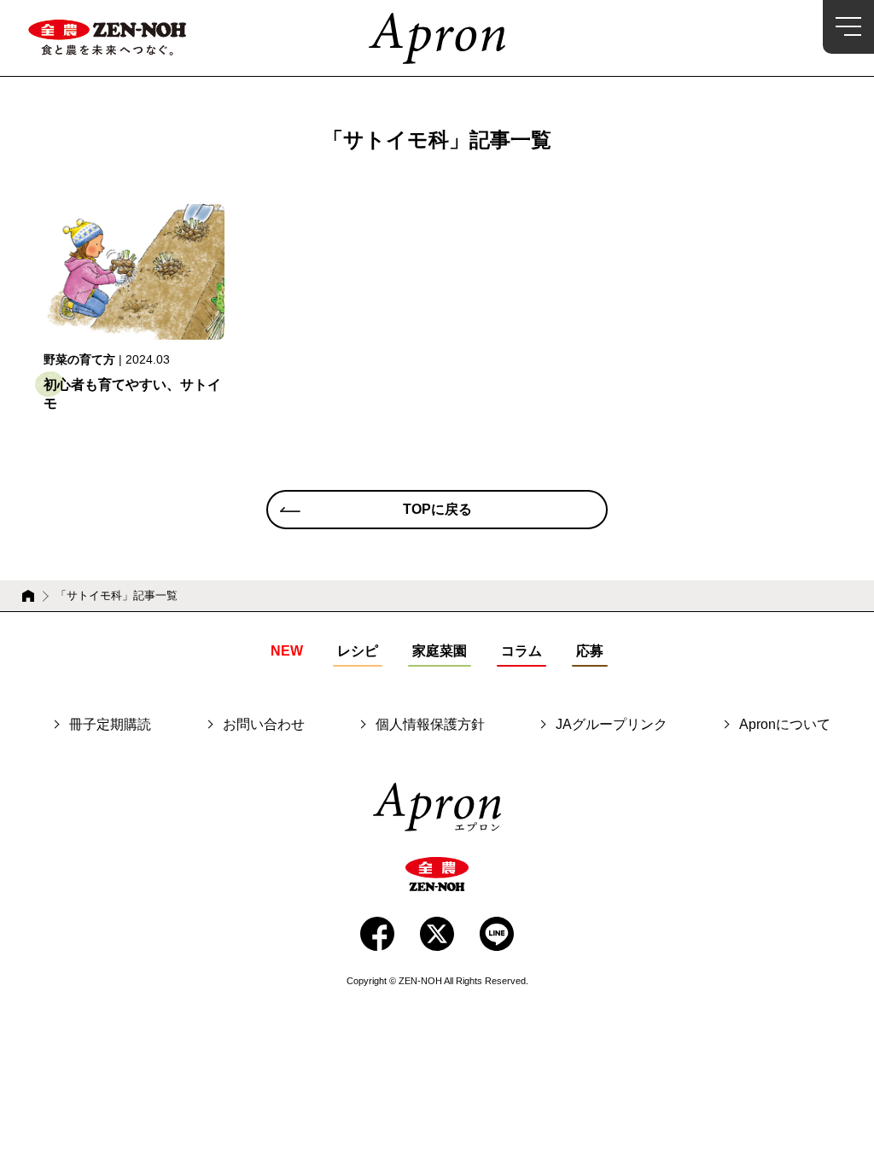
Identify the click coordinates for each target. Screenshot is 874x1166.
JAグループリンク (611, 725)
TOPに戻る (437, 509)
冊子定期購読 (110, 725)
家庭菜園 (439, 651)
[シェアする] (377, 934)
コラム (521, 651)
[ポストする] (437, 934)
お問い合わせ (264, 725)
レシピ (357, 651)
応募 (589, 651)
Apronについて (784, 725)
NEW (287, 651)
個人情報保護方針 (430, 725)
